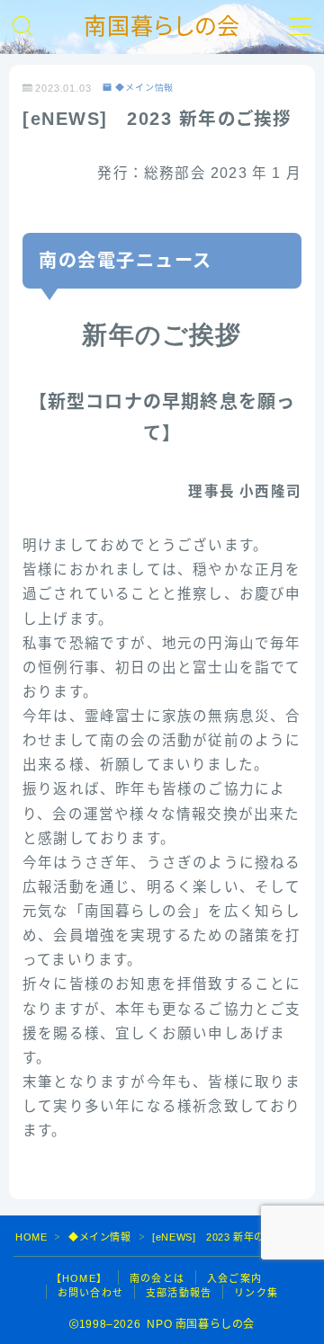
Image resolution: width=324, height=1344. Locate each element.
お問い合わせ (90, 1292)
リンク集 (256, 1292)
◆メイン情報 (144, 88)
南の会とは (157, 1278)
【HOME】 (79, 1278)
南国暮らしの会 (162, 26)
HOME (31, 1237)
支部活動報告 (179, 1292)
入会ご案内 (234, 1278)
